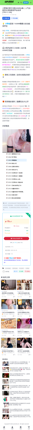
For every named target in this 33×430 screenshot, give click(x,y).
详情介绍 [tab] (6, 18)
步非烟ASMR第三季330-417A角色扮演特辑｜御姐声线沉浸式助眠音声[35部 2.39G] (20, 393)
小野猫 (7, 23)
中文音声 (21, 268)
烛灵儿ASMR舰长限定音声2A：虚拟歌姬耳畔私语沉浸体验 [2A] (20, 374)
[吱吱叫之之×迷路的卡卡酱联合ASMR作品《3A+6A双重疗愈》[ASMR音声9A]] (24, 323)
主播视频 (5, 291)
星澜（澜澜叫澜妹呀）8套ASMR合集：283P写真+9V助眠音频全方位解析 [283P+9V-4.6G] (20, 399)
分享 (16, 271)
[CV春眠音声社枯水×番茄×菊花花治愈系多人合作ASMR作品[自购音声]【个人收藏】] (8, 323)
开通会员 (11, 258)
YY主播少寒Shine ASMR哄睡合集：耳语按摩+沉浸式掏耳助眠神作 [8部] (20, 362)
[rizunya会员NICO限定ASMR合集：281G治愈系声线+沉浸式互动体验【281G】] (5, 387)
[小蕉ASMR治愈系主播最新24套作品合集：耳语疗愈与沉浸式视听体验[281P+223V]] (24, 285)
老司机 (7, 271)
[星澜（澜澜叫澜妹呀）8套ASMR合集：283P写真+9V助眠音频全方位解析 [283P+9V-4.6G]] (5, 399)
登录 (26, 2)
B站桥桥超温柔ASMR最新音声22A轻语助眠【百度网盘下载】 (20, 404)
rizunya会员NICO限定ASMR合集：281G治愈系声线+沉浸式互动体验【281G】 (20, 387)
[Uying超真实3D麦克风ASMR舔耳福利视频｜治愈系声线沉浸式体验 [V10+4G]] (5, 417)
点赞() (28, 271)
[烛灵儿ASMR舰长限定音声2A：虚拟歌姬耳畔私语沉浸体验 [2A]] (5, 375)
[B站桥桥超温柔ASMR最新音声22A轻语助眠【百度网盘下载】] (5, 405)
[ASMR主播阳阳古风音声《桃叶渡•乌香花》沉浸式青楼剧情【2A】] (24, 304)
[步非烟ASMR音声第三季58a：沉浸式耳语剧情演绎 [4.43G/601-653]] (8, 343)
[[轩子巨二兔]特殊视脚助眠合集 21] (24, 343)
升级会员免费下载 (17, 238)
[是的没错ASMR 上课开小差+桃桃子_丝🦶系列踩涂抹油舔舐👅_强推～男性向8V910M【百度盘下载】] (5, 369)
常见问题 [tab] (15, 18)
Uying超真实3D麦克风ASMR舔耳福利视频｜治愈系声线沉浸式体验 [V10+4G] (20, 415)
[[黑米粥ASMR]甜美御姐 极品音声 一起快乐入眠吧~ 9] (8, 285)
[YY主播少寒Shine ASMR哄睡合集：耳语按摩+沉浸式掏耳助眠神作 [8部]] (5, 363)
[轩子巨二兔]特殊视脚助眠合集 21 (24, 351)
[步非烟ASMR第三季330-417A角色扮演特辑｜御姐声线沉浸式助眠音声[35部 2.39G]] (5, 393)
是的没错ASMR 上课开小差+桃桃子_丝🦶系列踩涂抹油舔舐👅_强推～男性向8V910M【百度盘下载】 (20, 369)
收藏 (22, 271)
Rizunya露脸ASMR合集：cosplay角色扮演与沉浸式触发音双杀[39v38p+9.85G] (20, 410)
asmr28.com (16, 424)
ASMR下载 (13, 14)
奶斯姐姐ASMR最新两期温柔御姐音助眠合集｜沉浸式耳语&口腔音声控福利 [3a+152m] (20, 381)
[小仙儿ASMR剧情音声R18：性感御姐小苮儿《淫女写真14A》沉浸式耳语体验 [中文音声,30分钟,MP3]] (8, 304)
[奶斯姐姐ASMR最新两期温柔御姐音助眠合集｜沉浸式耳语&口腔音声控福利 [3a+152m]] (5, 381)
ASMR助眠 (7, 268)
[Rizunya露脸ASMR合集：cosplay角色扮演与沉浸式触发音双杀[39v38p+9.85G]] (5, 411)
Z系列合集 (14, 268)
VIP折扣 (17, 226)
